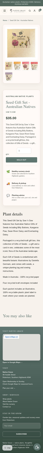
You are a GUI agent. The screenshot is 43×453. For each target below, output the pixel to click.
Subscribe (21, 434)
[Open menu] (4, 10)
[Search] (30, 10)
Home (5, 20)
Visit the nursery (9, 404)
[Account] (34, 11)
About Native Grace (10, 401)
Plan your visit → (9, 388)
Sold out (21, 160)
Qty (7, 154)
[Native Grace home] (17, 11)
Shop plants (7, 399)
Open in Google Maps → (13, 362)
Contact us (7, 407)
